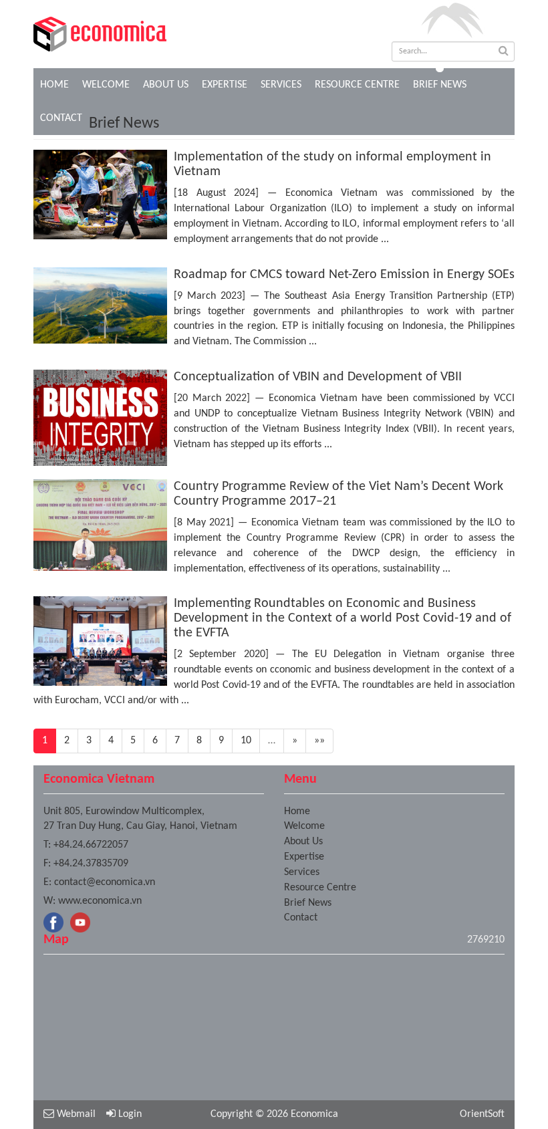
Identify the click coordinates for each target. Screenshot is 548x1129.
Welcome (106, 85)
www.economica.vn (100, 901)
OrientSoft (482, 1114)
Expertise (224, 85)
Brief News (439, 85)
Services (281, 85)
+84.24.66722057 (90, 845)
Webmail (75, 1114)
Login (129, 1114)
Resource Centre (357, 85)
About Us (165, 85)
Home (54, 85)
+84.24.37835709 (90, 863)
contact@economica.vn (104, 882)
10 (246, 740)
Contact (300, 917)
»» (319, 740)
